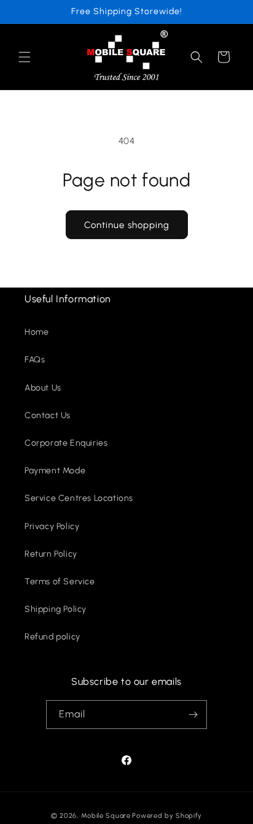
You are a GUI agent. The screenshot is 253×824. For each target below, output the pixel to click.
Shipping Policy (56, 609)
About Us (43, 388)
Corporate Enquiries (66, 443)
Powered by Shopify (167, 816)
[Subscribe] (192, 714)
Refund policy (52, 636)
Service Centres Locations (79, 498)
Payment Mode (55, 470)
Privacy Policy (52, 526)
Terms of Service (60, 581)
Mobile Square (106, 816)
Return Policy (51, 554)
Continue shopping (126, 225)
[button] (24, 57)
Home (37, 332)
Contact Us (48, 415)
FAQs (35, 359)
